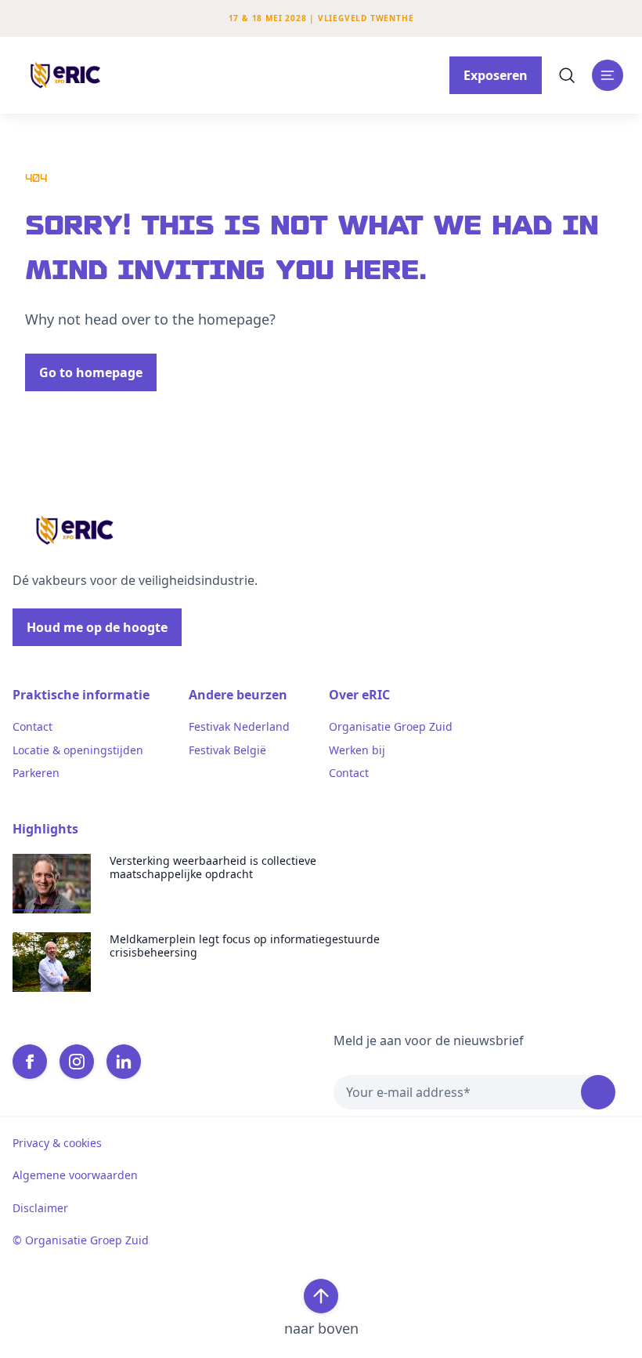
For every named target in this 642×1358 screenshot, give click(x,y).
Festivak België (227, 750)
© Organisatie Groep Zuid (81, 1240)
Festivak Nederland (239, 727)
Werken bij (357, 750)
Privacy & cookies (57, 1143)
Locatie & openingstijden (78, 750)
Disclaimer (40, 1208)
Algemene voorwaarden (75, 1175)
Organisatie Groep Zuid (391, 727)
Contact (32, 727)
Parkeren (36, 773)
